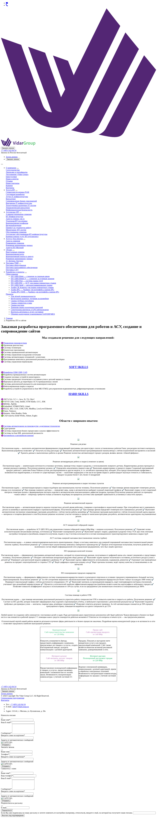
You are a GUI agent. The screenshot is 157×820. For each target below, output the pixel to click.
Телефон (5, 754)
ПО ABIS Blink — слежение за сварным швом (30, 276)
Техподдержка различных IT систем (21, 205)
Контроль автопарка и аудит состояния (27, 312)
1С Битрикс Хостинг (14, 261)
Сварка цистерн (17, 305)
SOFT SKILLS (78, 367)
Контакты (10, 188)
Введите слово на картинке (13, 735)
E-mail (3, 808)
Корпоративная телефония (17, 223)
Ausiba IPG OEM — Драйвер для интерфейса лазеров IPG (35, 292)
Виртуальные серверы (15, 252)
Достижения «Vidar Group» (17, 174)
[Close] (2, 718)
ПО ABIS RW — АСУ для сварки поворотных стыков (33, 283)
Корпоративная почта (15, 254)
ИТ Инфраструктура (14, 216)
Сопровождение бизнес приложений (21, 201)
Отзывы (9, 181)
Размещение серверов (15, 243)
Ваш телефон (7, 776)
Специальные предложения (12, 698)
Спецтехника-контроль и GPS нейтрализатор (30, 310)
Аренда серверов (13, 241)
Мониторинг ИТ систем (16, 230)
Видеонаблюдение (13, 225)
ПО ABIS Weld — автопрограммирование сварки (31, 285)
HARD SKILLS (78, 394)
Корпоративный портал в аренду (19, 256)
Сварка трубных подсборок (22, 301)
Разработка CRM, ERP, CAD (15, 372)
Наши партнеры (12, 183)
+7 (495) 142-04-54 (8, 150)
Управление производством (15, 343)
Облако (9, 250)
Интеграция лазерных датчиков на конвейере (30, 299)
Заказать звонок (8, 148)
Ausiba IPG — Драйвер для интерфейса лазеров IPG (32, 290)
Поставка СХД (12, 270)
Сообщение (6, 733)
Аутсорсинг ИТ (12, 212)
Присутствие (11, 177)
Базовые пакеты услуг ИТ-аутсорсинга (22, 236)
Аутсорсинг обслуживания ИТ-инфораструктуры (26, 234)
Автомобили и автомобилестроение (18, 435)
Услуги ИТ (10, 190)
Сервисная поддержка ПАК (17, 192)
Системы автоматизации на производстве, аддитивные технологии (31, 426)
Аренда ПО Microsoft (15, 248)
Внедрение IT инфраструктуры (19, 203)
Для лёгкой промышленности (23, 296)
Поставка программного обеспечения (21, 267)
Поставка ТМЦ (12, 263)
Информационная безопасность (19, 210)
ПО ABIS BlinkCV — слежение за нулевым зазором (32, 279)
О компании (11, 168)
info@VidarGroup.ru (21, 707)
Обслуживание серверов (16, 232)
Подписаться (7, 810)
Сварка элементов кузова (21, 303)
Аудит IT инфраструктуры (17, 197)
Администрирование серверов (19, 214)
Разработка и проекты (15, 272)
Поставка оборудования (16, 265)
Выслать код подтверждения (13, 815)
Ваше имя (5, 720)
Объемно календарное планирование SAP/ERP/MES (33, 314)
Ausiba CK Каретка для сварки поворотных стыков (32, 287)
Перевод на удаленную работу (18, 228)
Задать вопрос (12, 157)
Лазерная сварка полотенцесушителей (27, 307)
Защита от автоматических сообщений (17, 740)
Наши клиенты (12, 179)
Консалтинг (11, 199)
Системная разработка (15, 194)
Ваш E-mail (6, 722)
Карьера (9, 185)
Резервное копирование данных (19, 245)
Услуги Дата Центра (14, 239)
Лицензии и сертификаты (16, 172)
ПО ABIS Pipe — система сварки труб (27, 281)
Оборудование (12, 274)
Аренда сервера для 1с (15, 219)
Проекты (9, 294)
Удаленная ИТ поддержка (16, 221)
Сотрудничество (13, 170)
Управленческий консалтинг (18, 208)
